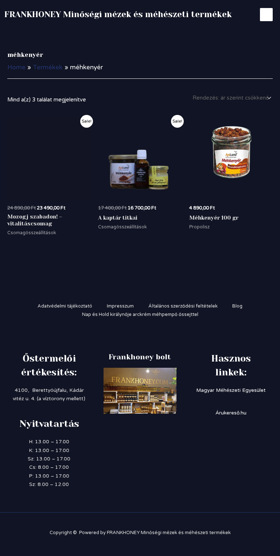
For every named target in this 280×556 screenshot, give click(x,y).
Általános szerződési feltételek (183, 306)
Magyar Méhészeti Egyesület (231, 390)
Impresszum (120, 306)
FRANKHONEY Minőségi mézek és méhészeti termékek (118, 14)
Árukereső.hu (230, 413)
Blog (237, 306)
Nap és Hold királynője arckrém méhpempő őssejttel (140, 314)
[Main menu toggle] (266, 14)
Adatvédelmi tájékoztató (65, 306)
